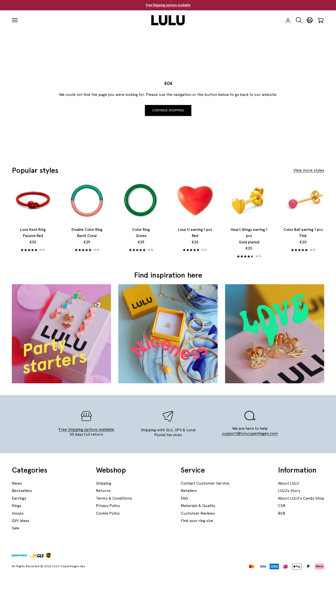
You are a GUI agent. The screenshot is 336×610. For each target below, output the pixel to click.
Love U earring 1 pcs (195, 232)
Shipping (103, 483)
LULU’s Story (289, 490)
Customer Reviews (198, 513)
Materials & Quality (198, 505)
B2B (281, 513)
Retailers (189, 490)
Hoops (18, 513)
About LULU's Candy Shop (301, 498)
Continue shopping (168, 110)
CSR (282, 505)
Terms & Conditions (114, 498)
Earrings (19, 498)
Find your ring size (197, 520)
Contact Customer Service (205, 483)
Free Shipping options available (168, 5)
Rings (16, 505)
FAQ (184, 498)
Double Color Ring (87, 232)
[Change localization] (310, 20)
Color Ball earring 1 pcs (303, 232)
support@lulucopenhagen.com (250, 433)
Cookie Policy (108, 513)
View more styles (308, 170)
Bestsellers (22, 490)
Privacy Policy (108, 505)
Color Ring (141, 232)
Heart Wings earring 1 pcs (249, 235)
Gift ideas (20, 520)
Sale (15, 528)
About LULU (288, 483)
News (17, 483)
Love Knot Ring (33, 232)
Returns (103, 490)
